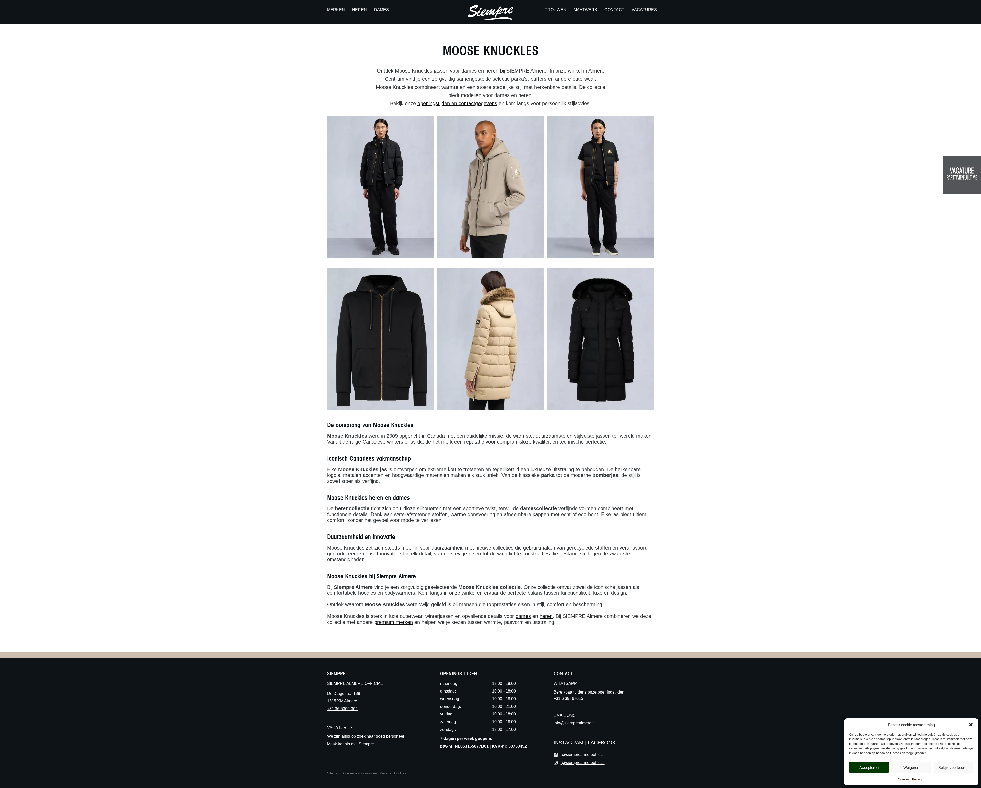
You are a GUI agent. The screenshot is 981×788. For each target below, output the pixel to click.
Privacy (917, 779)
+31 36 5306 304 (342, 709)
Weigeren (911, 767)
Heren (359, 10)
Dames (381, 10)
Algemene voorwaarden (359, 773)
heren (546, 616)
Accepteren (869, 767)
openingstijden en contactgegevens (457, 103)
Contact (614, 10)
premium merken (393, 622)
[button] (970, 724)
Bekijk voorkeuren (953, 767)
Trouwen (555, 10)
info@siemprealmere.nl (575, 723)
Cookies (903, 779)
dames (523, 616)
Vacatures (644, 10)
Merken (336, 10)
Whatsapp (565, 683)
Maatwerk (585, 10)
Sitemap (333, 773)
